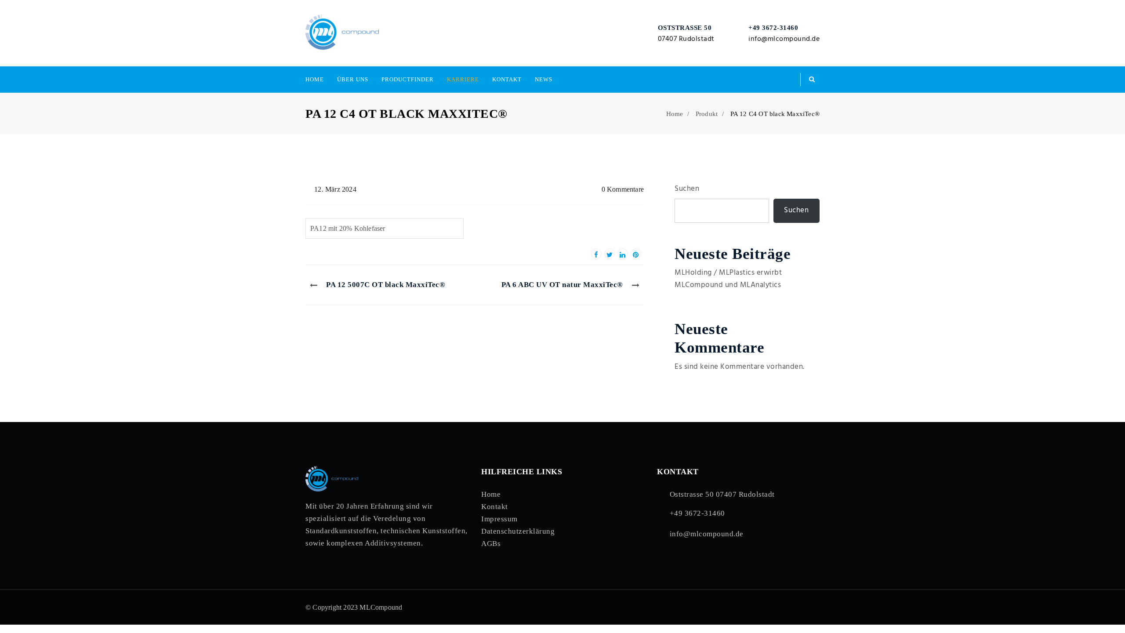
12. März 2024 (335, 189)
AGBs (491, 543)
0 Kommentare (623, 189)
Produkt (707, 113)
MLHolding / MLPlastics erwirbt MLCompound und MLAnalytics (728, 279)
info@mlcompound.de (784, 39)
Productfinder (407, 79)
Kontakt (507, 79)
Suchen (687, 189)
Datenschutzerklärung (518, 531)
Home (314, 79)
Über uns (352, 79)
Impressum (499, 519)
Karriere (463, 79)
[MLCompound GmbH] (342, 33)
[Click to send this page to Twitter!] (609, 253)
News (543, 79)
